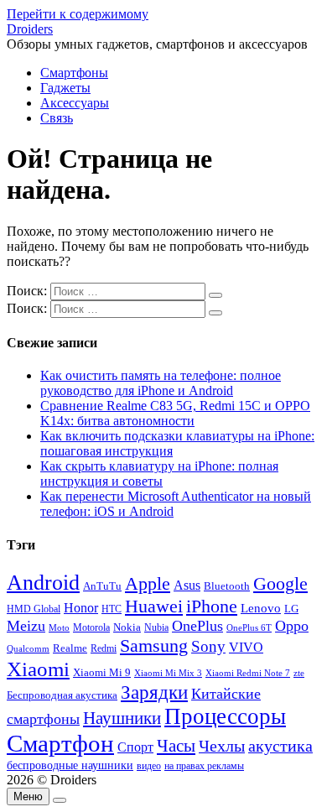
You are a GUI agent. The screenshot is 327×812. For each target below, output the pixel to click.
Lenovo (261, 608)
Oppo (292, 625)
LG (291, 608)
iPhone (211, 606)
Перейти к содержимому (77, 14)
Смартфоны (74, 72)
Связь (56, 118)
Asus (187, 585)
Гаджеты (65, 88)
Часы (176, 746)
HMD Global (33, 609)
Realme (70, 648)
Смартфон (60, 743)
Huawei (154, 606)
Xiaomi (38, 668)
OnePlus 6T (249, 627)
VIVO (246, 647)
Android (43, 582)
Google (280, 584)
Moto (59, 627)
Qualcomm (28, 648)
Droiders (30, 29)
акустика (280, 746)
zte (298, 673)
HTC (111, 609)
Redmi (104, 648)
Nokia (127, 627)
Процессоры (225, 716)
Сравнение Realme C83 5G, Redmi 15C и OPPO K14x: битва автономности (175, 413)
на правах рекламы (204, 766)
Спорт (135, 747)
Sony (208, 646)
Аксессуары (74, 103)
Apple (147, 583)
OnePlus (197, 625)
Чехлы (222, 746)
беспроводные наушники (70, 765)
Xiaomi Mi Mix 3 (168, 673)
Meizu (26, 625)
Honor (81, 608)
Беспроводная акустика (62, 695)
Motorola (91, 627)
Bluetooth (227, 586)
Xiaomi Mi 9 (102, 673)
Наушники (122, 718)
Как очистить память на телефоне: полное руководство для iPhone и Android (160, 383)
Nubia (156, 627)
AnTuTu (102, 586)
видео (149, 766)
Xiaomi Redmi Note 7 (247, 673)
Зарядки (154, 692)
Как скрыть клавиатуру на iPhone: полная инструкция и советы (159, 473)
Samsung (154, 645)
